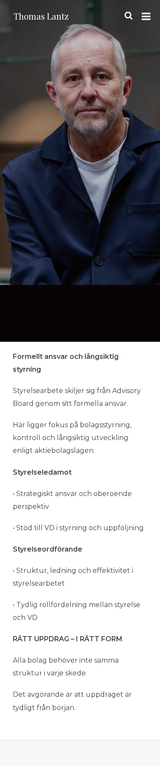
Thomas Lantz (41, 16)
